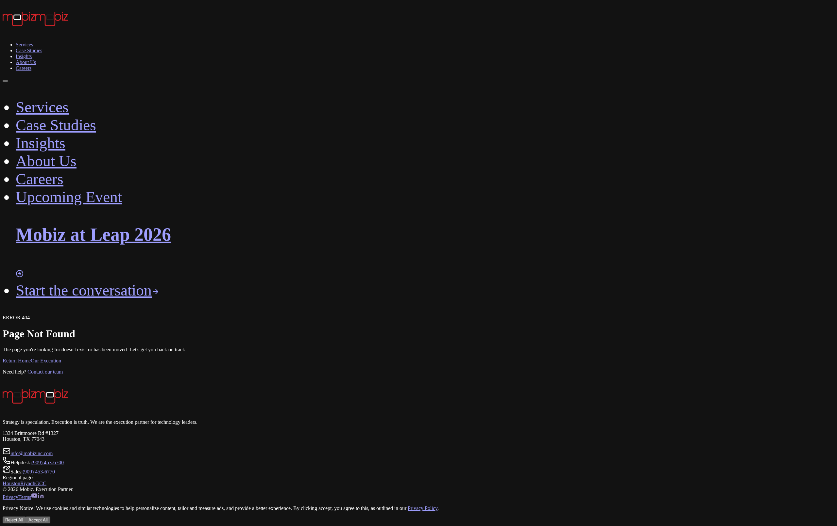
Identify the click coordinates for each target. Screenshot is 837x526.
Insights (24, 56)
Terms (24, 497)
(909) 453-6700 (47, 462)
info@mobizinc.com (31, 453)
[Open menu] (5, 81)
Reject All (14, 520)
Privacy (10, 497)
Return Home (17, 360)
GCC (40, 483)
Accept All (38, 520)
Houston (11, 483)
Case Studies (29, 50)
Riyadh (27, 483)
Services (24, 44)
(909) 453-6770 (39, 471)
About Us (26, 62)
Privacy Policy (422, 508)
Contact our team (45, 372)
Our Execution (46, 360)
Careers (23, 68)
